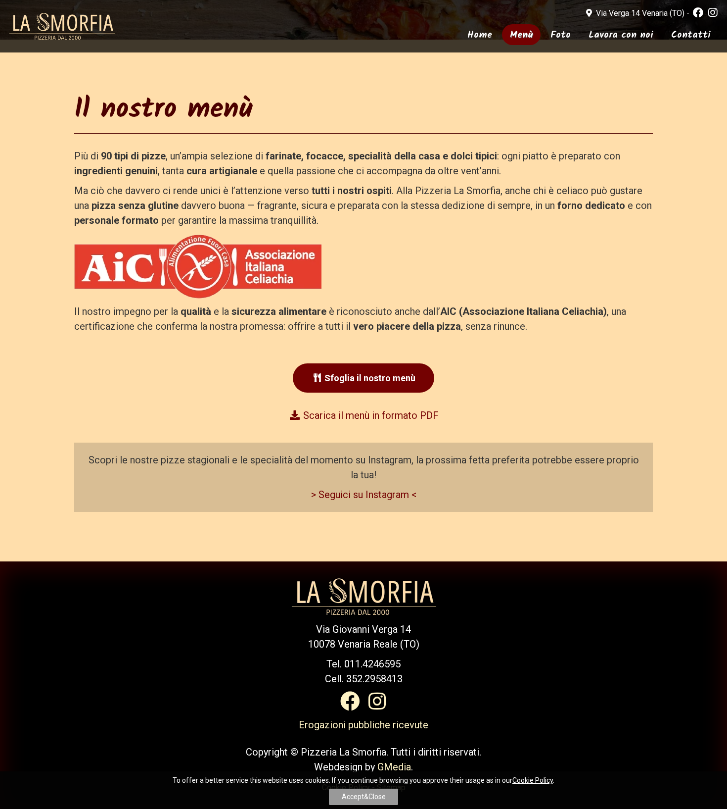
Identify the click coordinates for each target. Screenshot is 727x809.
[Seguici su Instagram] (713, 13)
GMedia (394, 767)
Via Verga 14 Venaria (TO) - (642, 13)
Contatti (691, 35)
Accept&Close (364, 797)
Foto (560, 35)
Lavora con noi (621, 35)
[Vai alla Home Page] (61, 25)
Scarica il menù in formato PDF (370, 415)
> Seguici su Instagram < (363, 495)
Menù (521, 35)
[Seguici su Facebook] (698, 13)
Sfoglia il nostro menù (368, 378)
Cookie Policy (532, 780)
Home (479, 35)
